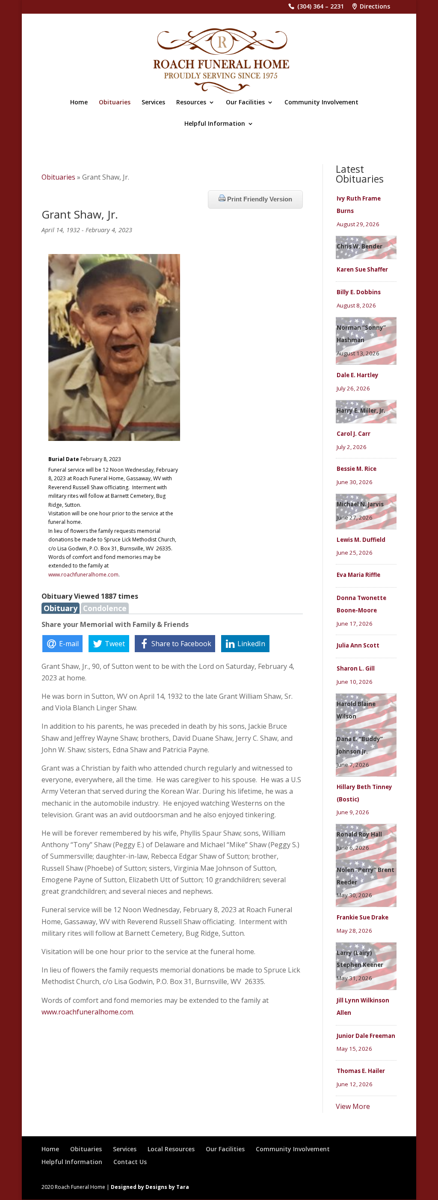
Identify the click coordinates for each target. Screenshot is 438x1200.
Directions (375, 7)
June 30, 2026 (355, 482)
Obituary (60, 608)
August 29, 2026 (358, 224)
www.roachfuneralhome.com (83, 574)
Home (79, 102)
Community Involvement (321, 102)
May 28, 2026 (354, 930)
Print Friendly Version (258, 199)
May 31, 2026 (354, 978)
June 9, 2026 (353, 812)
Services (153, 102)
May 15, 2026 (354, 1048)
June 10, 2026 (355, 682)
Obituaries (114, 102)
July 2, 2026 (352, 447)
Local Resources (171, 1149)
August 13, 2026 (358, 353)
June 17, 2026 (355, 623)
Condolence (105, 608)
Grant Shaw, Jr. (79, 214)
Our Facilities (245, 102)
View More (353, 1106)
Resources (191, 102)
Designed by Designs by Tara (150, 1187)
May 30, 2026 (354, 895)
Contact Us (130, 1162)
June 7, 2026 (353, 764)
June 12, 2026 (355, 1084)
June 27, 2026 (355, 517)
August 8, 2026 (356, 305)
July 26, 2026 (353, 388)
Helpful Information (214, 124)
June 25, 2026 (355, 552)
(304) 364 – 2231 (320, 7)
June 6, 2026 (353, 847)
